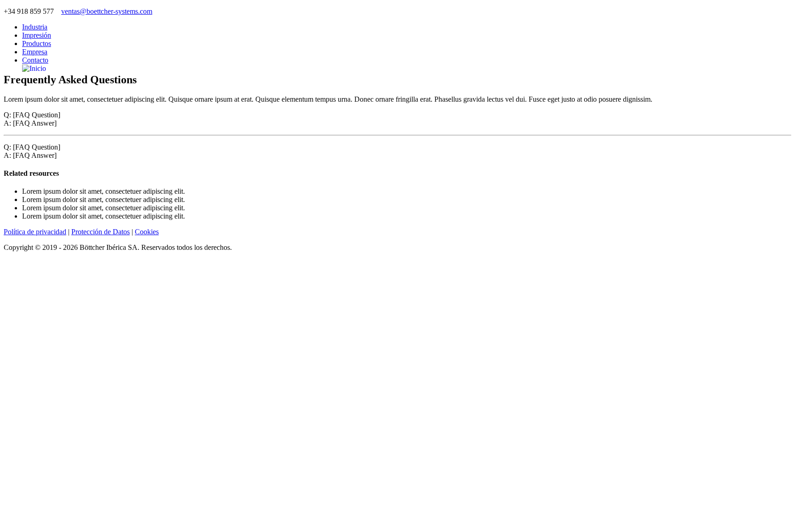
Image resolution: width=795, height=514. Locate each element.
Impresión (36, 35)
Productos (36, 43)
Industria (34, 27)
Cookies (147, 232)
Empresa (34, 52)
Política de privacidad (35, 232)
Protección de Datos (100, 232)
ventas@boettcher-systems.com (106, 11)
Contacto (35, 60)
